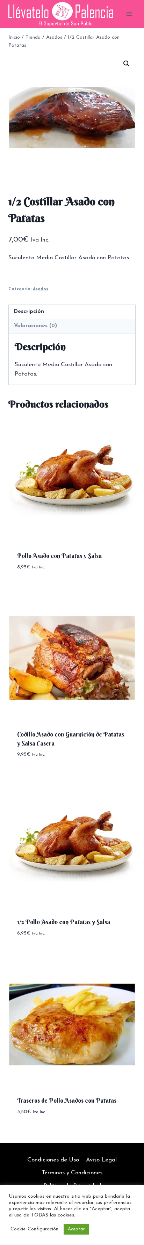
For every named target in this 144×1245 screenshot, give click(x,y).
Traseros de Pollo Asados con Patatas (66, 1100)
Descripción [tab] (29, 311)
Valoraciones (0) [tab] (35, 326)
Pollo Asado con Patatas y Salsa (59, 555)
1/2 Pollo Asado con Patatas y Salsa (63, 921)
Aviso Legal (101, 1160)
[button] (126, 63)
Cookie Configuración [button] (34, 1229)
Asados (40, 289)
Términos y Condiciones (72, 1173)
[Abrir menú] (129, 13)
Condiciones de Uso (53, 1160)
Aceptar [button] (76, 1229)
